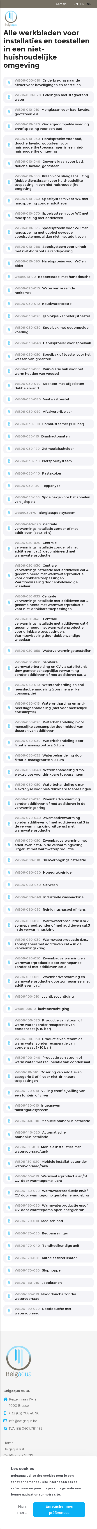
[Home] (10, 18)
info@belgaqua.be (23, 1421)
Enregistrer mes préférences (59, 1510)
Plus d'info (71, 1494)
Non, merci (22, 1509)
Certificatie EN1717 (18, 1456)
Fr (82, 4)
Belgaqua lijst (13, 1449)
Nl (89, 4)
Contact (61, 3)
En (76, 4)
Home (8, 1443)
